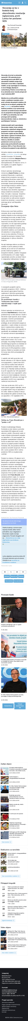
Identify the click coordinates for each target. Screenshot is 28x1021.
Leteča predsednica (14, 867)
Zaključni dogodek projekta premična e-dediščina (16, 913)
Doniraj (21, 576)
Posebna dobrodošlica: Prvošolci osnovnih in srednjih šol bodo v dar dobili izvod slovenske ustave (13, 661)
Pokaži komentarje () (20, 705)
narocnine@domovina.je (9, 992)
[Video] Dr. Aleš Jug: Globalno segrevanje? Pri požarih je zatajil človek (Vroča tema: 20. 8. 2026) (17, 938)
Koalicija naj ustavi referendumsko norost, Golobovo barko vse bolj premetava (16, 796)
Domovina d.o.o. (7, 976)
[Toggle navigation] (19, 2)
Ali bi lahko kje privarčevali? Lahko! (13, 861)
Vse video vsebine (8, 952)
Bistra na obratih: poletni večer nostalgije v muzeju (17, 900)
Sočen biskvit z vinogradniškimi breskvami (17, 777)
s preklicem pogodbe (13, 154)
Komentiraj (8, 706)
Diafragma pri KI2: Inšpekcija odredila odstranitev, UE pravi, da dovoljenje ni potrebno (17, 833)
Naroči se (14, 576)
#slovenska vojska (6, 565)
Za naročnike (18, 581)
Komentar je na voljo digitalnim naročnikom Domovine (11, 540)
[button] (25, 2)
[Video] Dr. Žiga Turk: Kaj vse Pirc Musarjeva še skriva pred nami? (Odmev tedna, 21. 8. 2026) (16, 931)
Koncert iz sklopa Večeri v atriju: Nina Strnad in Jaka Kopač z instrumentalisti (17, 907)
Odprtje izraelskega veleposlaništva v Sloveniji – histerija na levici (17, 824)
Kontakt (4, 1012)
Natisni (7, 576)
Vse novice (8, 581)
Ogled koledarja (7, 920)
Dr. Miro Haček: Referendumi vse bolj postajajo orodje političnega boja (12, 695)
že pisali (7, 106)
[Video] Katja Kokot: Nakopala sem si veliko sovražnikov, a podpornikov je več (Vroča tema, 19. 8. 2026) (17, 945)
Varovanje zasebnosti (8, 1002)
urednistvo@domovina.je (9, 990)
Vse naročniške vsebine (9, 876)
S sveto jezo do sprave (16, 814)
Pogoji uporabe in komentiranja (11, 1004)
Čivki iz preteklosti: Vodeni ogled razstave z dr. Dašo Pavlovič (16, 887)
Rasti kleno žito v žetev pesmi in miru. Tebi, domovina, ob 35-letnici (17, 894)
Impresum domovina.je (8, 1010)
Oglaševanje (5, 1008)
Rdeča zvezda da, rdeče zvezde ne (16, 805)
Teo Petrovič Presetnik (14, 25)
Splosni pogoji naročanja (9, 1006)
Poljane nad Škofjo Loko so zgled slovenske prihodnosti (11, 625)
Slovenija (6, 33)
